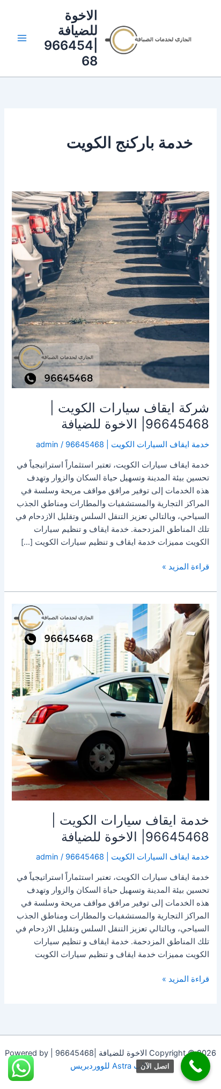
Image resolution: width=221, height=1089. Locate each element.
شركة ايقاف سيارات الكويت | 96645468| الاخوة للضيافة (129, 416)
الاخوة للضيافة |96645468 (71, 38)
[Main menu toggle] (22, 38)
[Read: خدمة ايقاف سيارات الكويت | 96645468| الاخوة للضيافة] (110, 701)
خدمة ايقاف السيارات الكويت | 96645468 (137, 444)
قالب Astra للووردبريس (110, 1066)
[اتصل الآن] (195, 1066)
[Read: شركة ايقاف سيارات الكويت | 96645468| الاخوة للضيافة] (110, 289)
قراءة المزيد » (185, 566)
